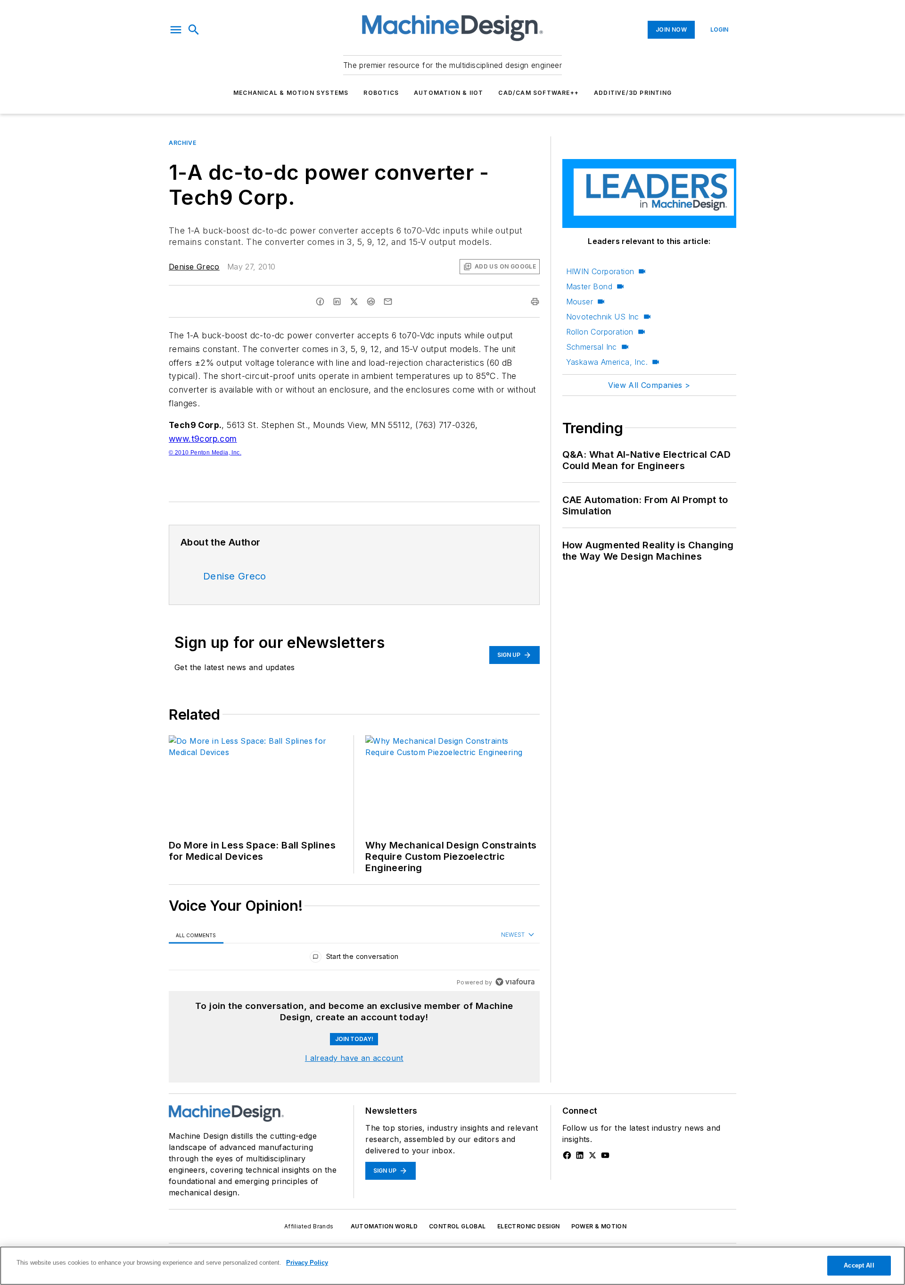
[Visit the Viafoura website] (515, 982)
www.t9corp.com (203, 439)
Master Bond (589, 286)
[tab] (196, 935)
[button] (176, 30)
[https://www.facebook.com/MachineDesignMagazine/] (567, 1155)
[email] (388, 301)
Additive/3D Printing (633, 92)
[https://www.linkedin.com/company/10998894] (579, 1155)
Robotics (381, 92)
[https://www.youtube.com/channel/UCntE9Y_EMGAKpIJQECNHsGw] (605, 1155)
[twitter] (354, 301)
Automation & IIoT (448, 92)
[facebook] (320, 301)
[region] (354, 958)
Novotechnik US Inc (602, 316)
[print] (535, 301)
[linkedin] (337, 301)
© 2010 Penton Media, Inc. (205, 452)
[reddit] (371, 301)
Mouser (579, 301)
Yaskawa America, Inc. (607, 362)
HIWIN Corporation (600, 271)
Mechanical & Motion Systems (290, 92)
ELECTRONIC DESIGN (528, 1226)
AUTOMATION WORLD (384, 1226)
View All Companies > (649, 385)
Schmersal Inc (591, 347)
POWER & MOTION (599, 1226)
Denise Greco (194, 266)
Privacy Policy (307, 1262)
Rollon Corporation (600, 331)
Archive (182, 142)
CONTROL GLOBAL (457, 1226)
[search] (194, 30)
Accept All (859, 1265)
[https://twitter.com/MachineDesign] (592, 1155)
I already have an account (354, 1058)
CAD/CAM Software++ (538, 92)
